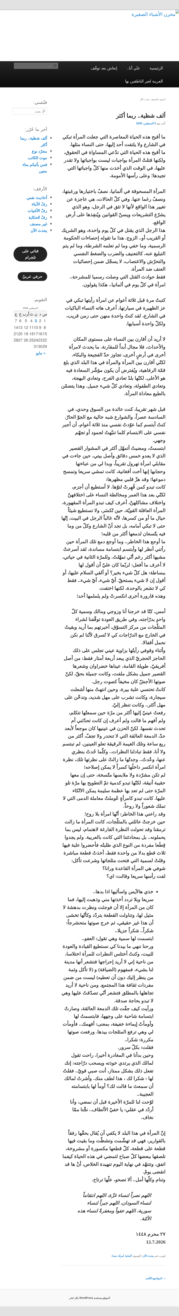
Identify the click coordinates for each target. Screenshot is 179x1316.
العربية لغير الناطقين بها (144, 81)
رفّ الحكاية (38, 217)
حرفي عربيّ (32, 276)
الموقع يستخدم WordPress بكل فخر (89, 1298)
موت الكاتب (37, 157)
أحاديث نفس (37, 197)
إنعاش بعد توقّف (104, 68)
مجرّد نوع (39, 151)
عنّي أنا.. (133, 68)
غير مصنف (38, 224)
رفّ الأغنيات (37, 210)
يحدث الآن (148, 1256)
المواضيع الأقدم (155, 1278)
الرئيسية (156, 68)
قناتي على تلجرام (30, 254)
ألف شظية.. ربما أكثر (140, 115)
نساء (114, 1256)
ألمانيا (128, 1256)
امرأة (121, 1256)
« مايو (41, 353)
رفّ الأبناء (39, 204)
